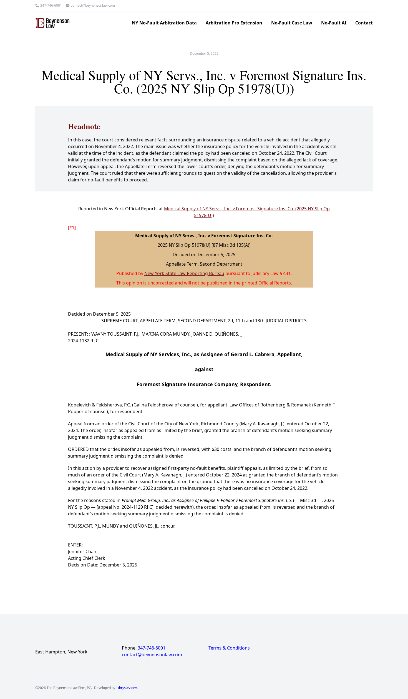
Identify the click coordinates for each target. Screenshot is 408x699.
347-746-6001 (51, 5)
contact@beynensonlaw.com (93, 5)
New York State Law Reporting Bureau (184, 273)
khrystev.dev (127, 688)
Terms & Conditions (229, 648)
